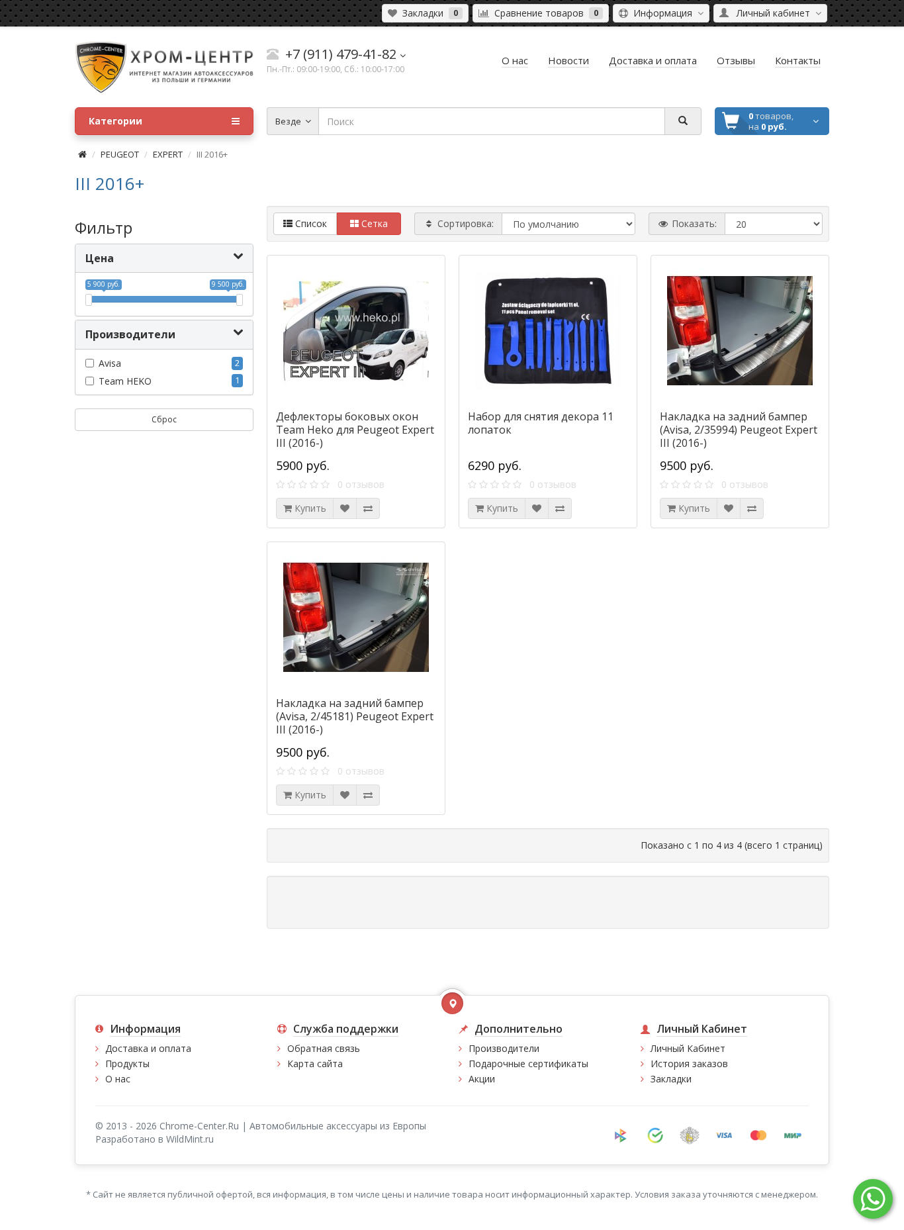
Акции (482, 1078)
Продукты (127, 1063)
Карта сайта (315, 1063)
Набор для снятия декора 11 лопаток (540, 423)
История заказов (689, 1063)
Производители (504, 1048)
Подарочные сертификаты (528, 1063)
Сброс (164, 419)
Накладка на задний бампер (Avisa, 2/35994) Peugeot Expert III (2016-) (738, 429)
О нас (117, 1078)
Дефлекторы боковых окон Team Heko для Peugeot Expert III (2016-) (355, 429)
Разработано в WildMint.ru (154, 1139)
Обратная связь (323, 1048)
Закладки (671, 1078)
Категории (115, 121)
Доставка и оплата (148, 1048)
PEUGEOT (120, 154)
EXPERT (168, 154)
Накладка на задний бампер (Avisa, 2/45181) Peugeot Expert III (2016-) (354, 716)
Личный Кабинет (688, 1048)
